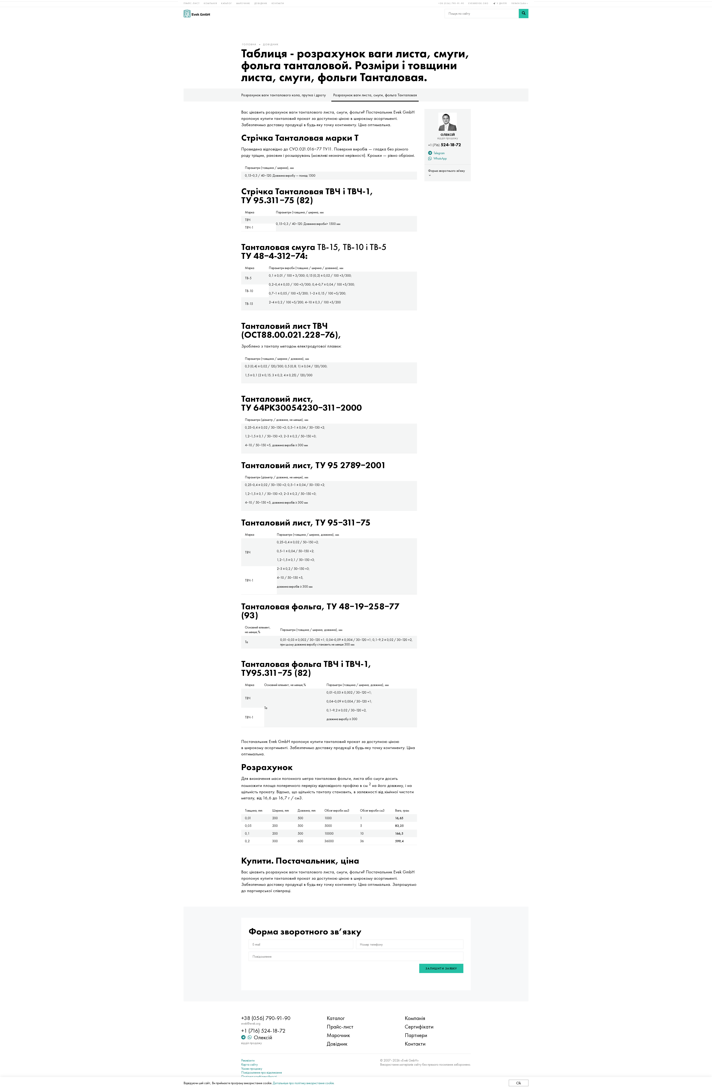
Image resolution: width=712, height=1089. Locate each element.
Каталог (226, 3)
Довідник (260, 3)
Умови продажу (251, 1069)
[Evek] (197, 13)
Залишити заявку (441, 968)
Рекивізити (248, 1060)
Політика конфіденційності (259, 1077)
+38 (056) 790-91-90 (451, 3)
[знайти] (523, 13)
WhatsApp (440, 158)
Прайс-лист (192, 3)
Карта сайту (249, 1064)
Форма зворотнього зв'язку (446, 170)
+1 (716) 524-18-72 (263, 1030)
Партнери (416, 1035)
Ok (518, 1083)
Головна (249, 44)
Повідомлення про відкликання (261, 1072)
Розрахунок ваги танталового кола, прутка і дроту (283, 95)
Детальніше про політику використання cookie (303, 1083)
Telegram (439, 153)
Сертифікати (419, 1026)
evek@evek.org (478, 3)
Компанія (210, 3)
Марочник (243, 3)
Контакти (278, 3)
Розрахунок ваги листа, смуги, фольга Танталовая (375, 95)
